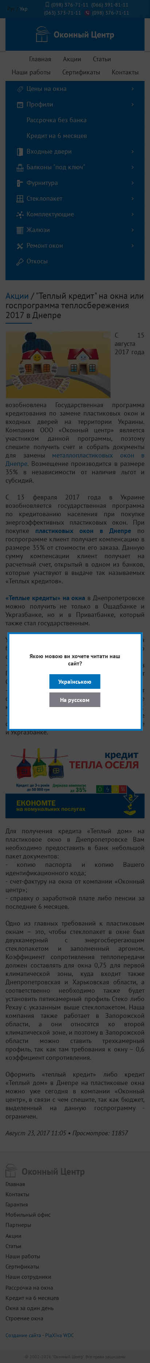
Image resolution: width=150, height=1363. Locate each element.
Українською (74, 681)
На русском (75, 699)
